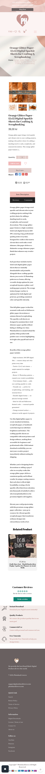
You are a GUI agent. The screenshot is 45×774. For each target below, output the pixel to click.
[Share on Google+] (23, 174)
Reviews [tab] (16, 200)
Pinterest (11, 744)
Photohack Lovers (20, 675)
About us (11, 729)
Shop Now (22, 9)
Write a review (22, 599)
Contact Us (12, 726)
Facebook (11, 751)
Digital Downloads (14, 718)
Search (10, 697)
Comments (28, 200)
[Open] (5, 768)
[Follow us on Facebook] (16, 174)
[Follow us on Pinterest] (26, 174)
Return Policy (12, 700)
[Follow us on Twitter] (19, 174)
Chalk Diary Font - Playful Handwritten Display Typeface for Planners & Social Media (22, 566)
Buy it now (20, 170)
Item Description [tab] (22, 194)
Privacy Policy (13, 708)
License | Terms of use (15, 722)
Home (10, 60)
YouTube (11, 740)
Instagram (11, 747)
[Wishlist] (25, 163)
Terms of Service (13, 704)
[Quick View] (27, 549)
